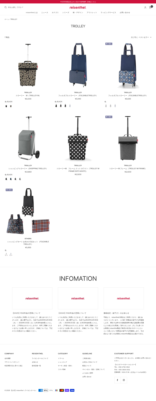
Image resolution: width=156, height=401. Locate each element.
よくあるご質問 (87, 373)
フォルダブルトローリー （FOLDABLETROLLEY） (78, 96)
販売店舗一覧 (36, 366)
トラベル (61, 358)
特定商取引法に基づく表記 (13, 366)
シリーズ (65, 12)
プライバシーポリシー (12, 362)
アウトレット (92, 12)
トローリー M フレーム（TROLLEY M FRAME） (128, 169)
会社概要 (8, 358)
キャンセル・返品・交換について (93, 369)
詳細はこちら (91, 2)
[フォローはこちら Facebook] (117, 380)
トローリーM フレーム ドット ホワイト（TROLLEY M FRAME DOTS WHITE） (78, 170)
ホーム (7, 19)
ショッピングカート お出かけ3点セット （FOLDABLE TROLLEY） (28, 243)
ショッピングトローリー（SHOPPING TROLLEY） (28, 169)
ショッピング (62, 362)
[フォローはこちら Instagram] (124, 380)
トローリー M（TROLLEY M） (28, 96)
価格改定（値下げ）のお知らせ (116, 313)
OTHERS (28, 239)
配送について (86, 366)
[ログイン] (145, 7)
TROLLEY (28, 92)
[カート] (150, 7)
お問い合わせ (125, 12)
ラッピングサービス (108, 12)
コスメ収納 (61, 369)
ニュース (44, 12)
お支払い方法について (89, 362)
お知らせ (35, 362)
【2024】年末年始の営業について (72, 313)
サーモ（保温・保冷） (65, 366)
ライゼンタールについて (40, 358)
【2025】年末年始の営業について (26, 313)
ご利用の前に (86, 358)
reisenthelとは (32, 12)
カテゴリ (55, 12)
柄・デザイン (78, 12)
